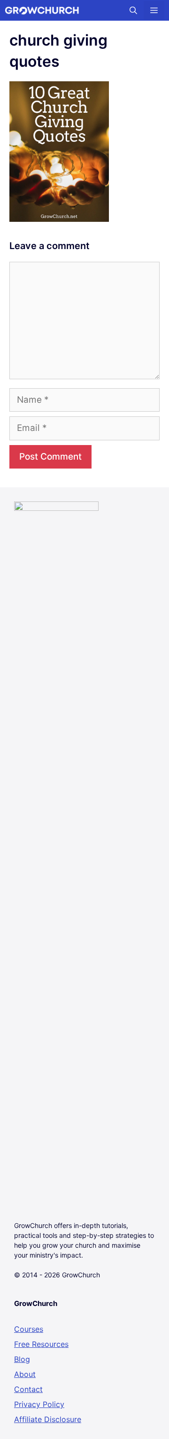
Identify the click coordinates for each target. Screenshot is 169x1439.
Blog (22, 1359)
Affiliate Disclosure (47, 1419)
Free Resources (41, 1344)
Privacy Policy (39, 1404)
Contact (28, 1389)
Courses (28, 1329)
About (25, 1374)
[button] (133, 10)
